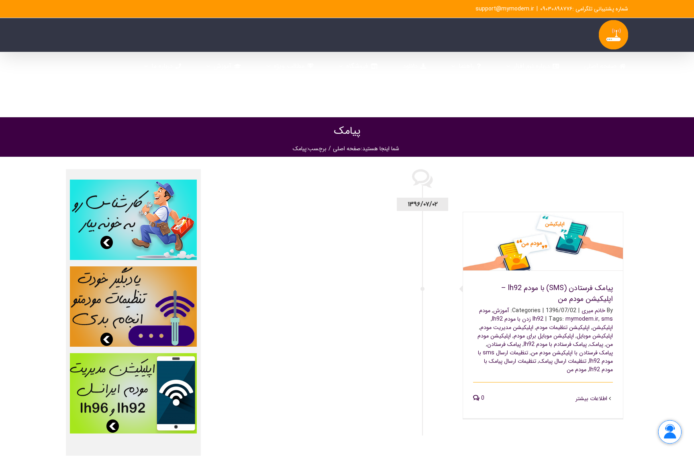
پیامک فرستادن (504, 344)
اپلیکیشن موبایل (595, 335)
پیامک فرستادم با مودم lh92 (555, 344)
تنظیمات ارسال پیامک (562, 361)
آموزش (501, 310)
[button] (521, 100)
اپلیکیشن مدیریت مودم (506, 327)
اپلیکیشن (602, 327)
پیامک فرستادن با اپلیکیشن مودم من (572, 352)
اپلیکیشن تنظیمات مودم (563, 327)
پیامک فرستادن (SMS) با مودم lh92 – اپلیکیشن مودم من (543, 235)
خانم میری (593, 310)
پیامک (596, 344)
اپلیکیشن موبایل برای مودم (544, 335)
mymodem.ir (581, 319)
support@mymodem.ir (505, 8)
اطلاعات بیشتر (592, 398)
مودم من (576, 369)
